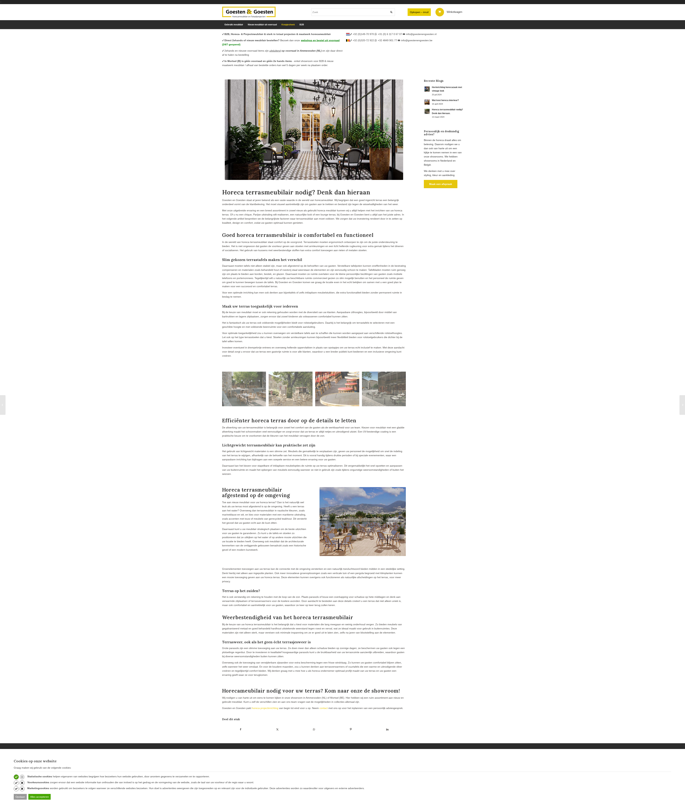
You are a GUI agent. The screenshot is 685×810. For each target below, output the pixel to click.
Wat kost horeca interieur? (445, 100)
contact (323, 708)
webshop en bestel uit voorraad (320, 40)
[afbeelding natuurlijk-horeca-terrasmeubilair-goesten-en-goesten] (292, 390)
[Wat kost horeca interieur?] (682, 405)
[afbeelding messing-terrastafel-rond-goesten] (338, 390)
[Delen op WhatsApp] (314, 729)
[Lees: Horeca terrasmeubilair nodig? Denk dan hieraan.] (427, 111)
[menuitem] (233, 24)
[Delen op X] (277, 729)
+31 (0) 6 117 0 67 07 (390, 34)
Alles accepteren (39, 796)
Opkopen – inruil (419, 12)
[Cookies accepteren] (16, 776)
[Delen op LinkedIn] (387, 729)
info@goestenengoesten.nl (421, 34)
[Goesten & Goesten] (249, 12)
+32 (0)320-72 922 (363, 40)
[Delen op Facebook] (240, 729)
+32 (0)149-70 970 (363, 34)
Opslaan (20, 796)
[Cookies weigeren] (22, 776)
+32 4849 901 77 (387, 40)
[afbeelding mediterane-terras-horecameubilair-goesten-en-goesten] (245, 390)
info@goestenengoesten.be (416, 40)
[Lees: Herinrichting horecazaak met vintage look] (427, 89)
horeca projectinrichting (265, 708)
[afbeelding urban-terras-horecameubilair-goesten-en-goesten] (385, 390)
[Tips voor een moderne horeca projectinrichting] (3, 405)
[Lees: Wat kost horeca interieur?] (427, 102)
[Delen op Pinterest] (351, 729)
